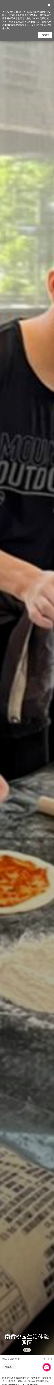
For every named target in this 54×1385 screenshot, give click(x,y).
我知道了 (45, 35)
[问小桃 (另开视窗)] (46, 1367)
